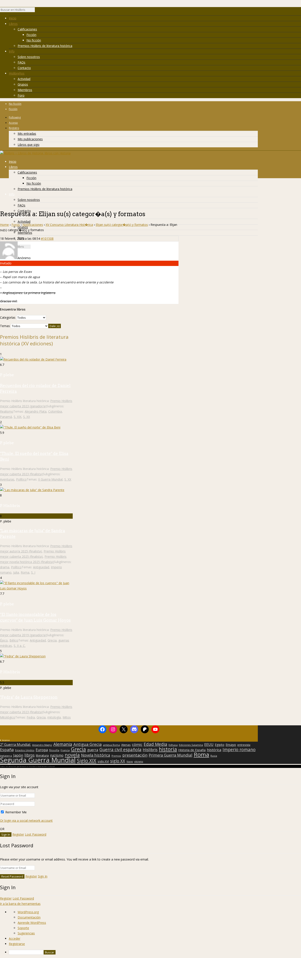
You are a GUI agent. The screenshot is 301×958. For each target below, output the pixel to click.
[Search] (33, 247)
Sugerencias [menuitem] (26, 933)
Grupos (23, 84)
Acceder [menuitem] (14, 938)
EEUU (209, 744)
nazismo (56, 755)
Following (15, 117)
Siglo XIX (86, 760)
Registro (14, 128)
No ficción (33, 40)
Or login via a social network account (26, 820)
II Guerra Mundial (50, 479)
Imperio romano (239, 749)
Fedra (31, 717)
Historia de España (192, 750)
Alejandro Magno (42, 745)
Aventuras (7, 479)
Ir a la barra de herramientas (20, 904)
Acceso (13, 123)
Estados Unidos (24, 750)
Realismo (6, 411)
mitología (54, 717)
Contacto (24, 68)
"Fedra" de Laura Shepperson (29, 697)
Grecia (52, 640)
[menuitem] (155, 952)
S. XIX (17, 417)
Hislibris (150, 749)
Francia (65, 750)
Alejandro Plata (35, 411)
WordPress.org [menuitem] (28, 912)
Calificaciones (27, 29)
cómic (137, 744)
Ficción (31, 35)
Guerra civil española (120, 749)
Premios (116, 755)
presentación (134, 755)
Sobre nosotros (29, 57)
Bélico (13, 640)
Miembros (25, 90)
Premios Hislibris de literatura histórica (45, 46)
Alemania (62, 744)
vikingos (138, 761)
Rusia (213, 755)
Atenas (126, 745)
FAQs (21, 62)
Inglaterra (6, 755)
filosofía (54, 750)
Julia (16, 572)
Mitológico (7, 717)
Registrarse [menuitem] (17, 944)
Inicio (12, 18)
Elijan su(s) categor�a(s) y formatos (122, 225)
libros (29, 755)
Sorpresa (6, 740)
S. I (33, 572)
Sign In (42, 876)
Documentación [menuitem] (29, 917)
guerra (92, 750)
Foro (21, 95)
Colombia (55, 411)
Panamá (6, 417)
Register (18, 834)
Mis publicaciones (30, 139)
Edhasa (173, 745)
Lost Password (35, 834)
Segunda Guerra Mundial (38, 760)
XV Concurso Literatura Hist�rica (69, 225)
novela (72, 755)
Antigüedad (41, 567)
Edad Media (155, 744)
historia (168, 749)
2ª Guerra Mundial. (15, 744)
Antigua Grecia (87, 744)
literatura (42, 755)
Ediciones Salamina (191, 745)
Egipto (219, 745)
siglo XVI (103, 761)
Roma (25, 572)
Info (12, 51)
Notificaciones (32, 225)
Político (21, 479)
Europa (42, 750)
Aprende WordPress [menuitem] (32, 923)
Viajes (129, 761)
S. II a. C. (20, 646)
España (7, 749)
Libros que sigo (28, 144)
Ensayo (231, 745)
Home (4, 225)
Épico (4, 640)
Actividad (24, 79)
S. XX (26, 417)
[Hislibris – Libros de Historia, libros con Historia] (35, 153)
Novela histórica (95, 755)
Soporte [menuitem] (23, 928)
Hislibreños (16, 73)
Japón (18, 755)
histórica (214, 750)
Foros (15, 225)
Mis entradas (27, 133)
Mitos (67, 717)
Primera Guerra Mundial (170, 755)
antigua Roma (111, 745)
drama (4, 567)
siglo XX (117, 761)
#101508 (47, 238)
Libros (13, 24)
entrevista (243, 745)
